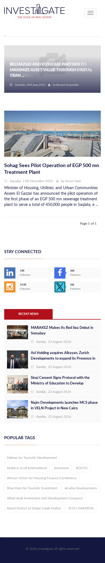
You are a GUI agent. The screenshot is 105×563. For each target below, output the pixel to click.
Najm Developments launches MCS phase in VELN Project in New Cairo (64, 405)
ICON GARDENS (81, 508)
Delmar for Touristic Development (32, 457)
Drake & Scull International (27, 468)
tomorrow (61, 468)
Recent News (28, 314)
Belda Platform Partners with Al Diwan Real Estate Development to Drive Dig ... (48, 70)
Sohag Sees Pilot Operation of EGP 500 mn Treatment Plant (51, 169)
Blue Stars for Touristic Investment (32, 488)
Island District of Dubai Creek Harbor (34, 508)
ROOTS (82, 468)
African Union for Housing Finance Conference (41, 478)
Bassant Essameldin (67, 85)
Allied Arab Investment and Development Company (45, 498)
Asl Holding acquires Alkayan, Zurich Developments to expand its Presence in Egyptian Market (63, 358)
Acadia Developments (81, 488)
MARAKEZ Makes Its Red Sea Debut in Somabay (62, 330)
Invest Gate (73, 181)
